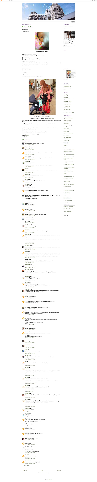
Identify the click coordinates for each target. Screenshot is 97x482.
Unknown (26, 179)
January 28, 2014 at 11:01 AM (30, 359)
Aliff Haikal (27, 413)
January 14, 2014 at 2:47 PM (29, 222)
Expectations (66, 179)
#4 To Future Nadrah (67, 197)
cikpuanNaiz (27, 460)
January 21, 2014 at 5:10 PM (29, 324)
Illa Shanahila (27, 189)
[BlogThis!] (24, 136)
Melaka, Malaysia (66, 142)
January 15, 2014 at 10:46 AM (30, 257)
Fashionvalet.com (51, 118)
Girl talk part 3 (66, 97)
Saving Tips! (66, 126)
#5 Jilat (65, 195)
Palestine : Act (66, 107)
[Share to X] (25, 136)
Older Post (59, 470)
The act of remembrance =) (68, 161)
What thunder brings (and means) (69, 154)
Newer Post (25, 470)
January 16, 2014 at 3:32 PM (29, 267)
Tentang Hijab (66, 162)
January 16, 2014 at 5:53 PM (29, 274)
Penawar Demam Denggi (29, 404)
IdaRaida (26, 212)
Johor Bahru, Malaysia (67, 137)
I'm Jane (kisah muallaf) (67, 211)
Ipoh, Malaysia (66, 135)
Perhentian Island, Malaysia (68, 125)
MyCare (65, 89)
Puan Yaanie (27, 184)
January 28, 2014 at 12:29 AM (30, 353)
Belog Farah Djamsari (28, 295)
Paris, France (66, 143)
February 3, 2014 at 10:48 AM (30, 365)
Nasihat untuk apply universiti (68, 171)
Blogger (50, 479)
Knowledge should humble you (69, 176)
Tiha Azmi (26, 194)
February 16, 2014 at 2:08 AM (30, 425)
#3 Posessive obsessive (68, 198)
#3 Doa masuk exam (67, 106)
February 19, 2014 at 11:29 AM (30, 444)
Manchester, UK (66, 140)
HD (25, 361)
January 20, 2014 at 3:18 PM (29, 314)
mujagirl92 (27, 174)
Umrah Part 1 (66, 145)
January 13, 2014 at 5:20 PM (29, 144)
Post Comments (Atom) (44, 472)
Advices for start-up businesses (69, 184)
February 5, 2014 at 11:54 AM (30, 383)
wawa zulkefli (27, 408)
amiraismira (27, 151)
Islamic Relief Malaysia (67, 86)
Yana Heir (26, 146)
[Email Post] (38, 134)
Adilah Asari (27, 276)
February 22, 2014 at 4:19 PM (30, 463)
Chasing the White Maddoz (68, 26)
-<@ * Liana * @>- (28, 269)
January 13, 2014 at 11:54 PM (30, 210)
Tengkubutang (27, 264)
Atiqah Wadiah (27, 224)
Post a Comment (26, 465)
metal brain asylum (28, 326)
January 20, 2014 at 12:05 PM (30, 308)
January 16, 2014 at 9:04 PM (29, 280)
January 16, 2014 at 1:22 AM (29, 262)
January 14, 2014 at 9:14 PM (29, 232)
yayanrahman (27, 393)
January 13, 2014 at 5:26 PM (29, 149)
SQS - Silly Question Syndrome (69, 164)
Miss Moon (27, 161)
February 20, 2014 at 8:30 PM (30, 458)
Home (42, 470)
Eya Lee (26, 418)
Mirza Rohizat (27, 454)
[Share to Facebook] (26, 136)
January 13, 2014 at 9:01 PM (29, 205)
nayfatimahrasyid (28, 217)
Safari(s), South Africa (67, 120)
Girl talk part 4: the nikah (68, 101)
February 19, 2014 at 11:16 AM (30, 439)
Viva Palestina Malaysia (68, 88)
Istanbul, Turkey (66, 128)
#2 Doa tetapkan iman (67, 104)
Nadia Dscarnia (27, 245)
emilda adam (27, 234)
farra (25, 168)
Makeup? (65, 173)
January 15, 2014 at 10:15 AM (30, 249)
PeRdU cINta (27, 289)
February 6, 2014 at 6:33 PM (29, 391)
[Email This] (22, 136)
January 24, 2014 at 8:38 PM (29, 337)
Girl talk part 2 (66, 95)
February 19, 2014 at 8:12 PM (30, 452)
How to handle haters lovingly (68, 178)
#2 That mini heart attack (68, 200)
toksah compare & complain (68, 151)
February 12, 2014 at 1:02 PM (30, 411)
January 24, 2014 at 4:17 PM (29, 329)
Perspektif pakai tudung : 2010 (69, 111)
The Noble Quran (66, 84)
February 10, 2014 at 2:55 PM (30, 397)
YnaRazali (26, 141)
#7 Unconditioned (66, 192)
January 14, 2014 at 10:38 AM (30, 215)
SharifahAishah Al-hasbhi (29, 446)
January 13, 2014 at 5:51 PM (29, 182)
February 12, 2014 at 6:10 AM (30, 406)
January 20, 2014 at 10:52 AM (30, 303)
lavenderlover (27, 339)
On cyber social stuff (67, 170)
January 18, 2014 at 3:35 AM (29, 287)
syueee (26, 349)
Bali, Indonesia (66, 123)
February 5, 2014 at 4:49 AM (29, 375)
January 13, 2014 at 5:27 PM (29, 154)
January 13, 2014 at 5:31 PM (29, 172)
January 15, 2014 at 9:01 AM (29, 243)
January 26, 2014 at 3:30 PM (29, 342)
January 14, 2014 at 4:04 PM (29, 227)
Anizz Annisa (27, 355)
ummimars (27, 135)
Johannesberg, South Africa (68, 118)
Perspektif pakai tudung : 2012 (69, 112)
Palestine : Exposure (67, 109)
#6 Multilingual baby (67, 193)
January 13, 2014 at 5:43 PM (29, 177)
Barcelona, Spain (66, 131)
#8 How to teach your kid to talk (69, 190)
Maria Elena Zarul (29, 134)
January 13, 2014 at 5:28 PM (29, 166)
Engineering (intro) (67, 181)
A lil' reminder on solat (67, 186)
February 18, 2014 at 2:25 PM (30, 434)
